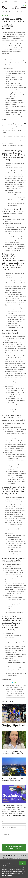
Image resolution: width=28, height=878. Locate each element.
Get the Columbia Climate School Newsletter (15, 847)
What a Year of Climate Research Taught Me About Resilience (13, 726)
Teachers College (20, 697)
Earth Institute (8, 25)
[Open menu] (25, 2)
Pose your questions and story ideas (15, 815)
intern (3, 36)
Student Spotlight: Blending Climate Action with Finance (12, 752)
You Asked (4, 805)
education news (10, 691)
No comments (7, 28)
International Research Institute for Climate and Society (15, 693)
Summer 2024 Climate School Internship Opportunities (12, 779)
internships (13, 695)
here (25, 123)
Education (5, 15)
